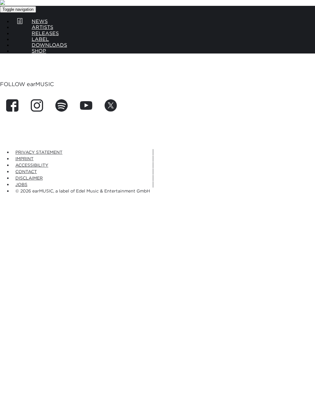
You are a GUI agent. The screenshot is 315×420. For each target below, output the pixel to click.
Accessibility (31, 165)
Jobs (21, 184)
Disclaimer (29, 178)
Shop (39, 50)
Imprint (24, 158)
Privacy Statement (38, 152)
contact (26, 171)
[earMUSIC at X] (107, 110)
